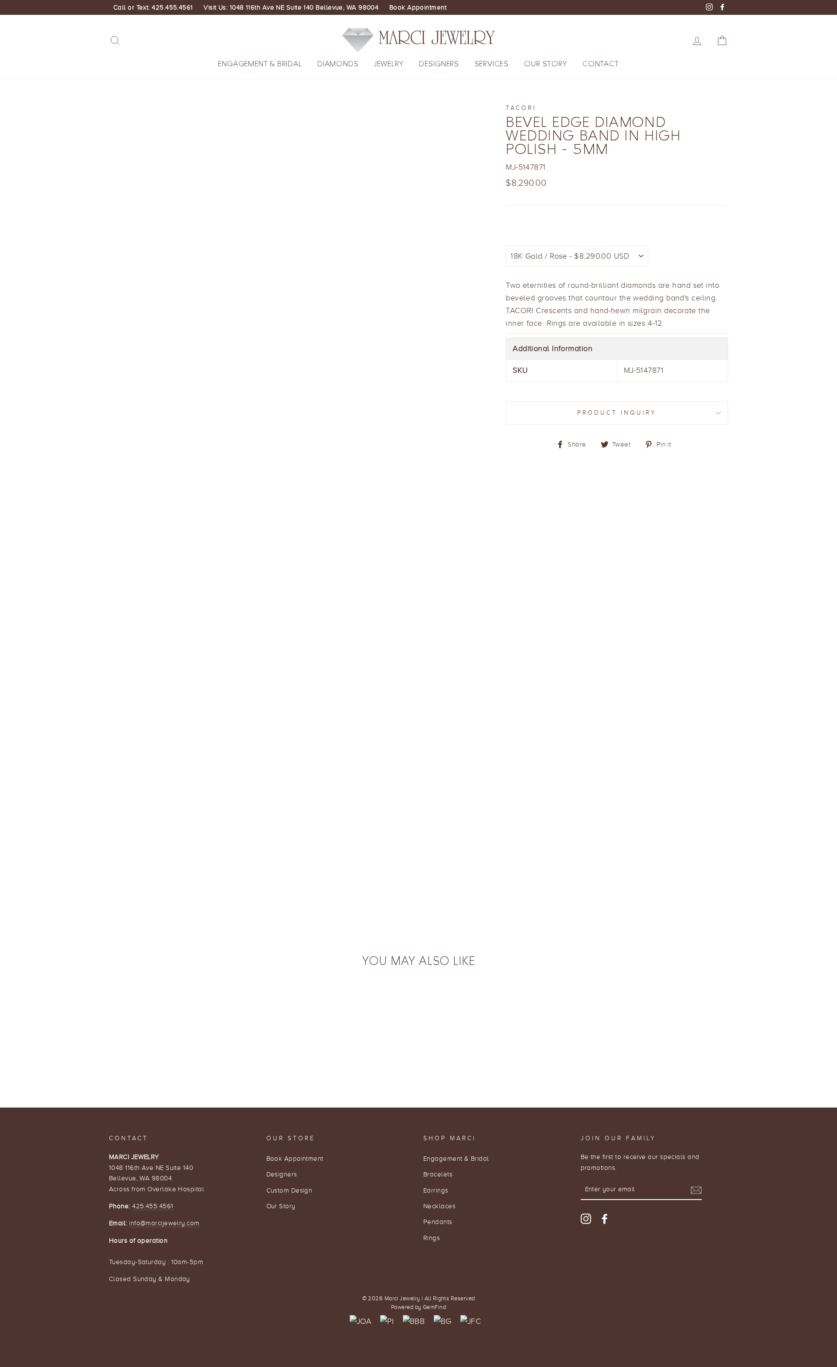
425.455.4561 (152, 1206)
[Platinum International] (387, 1321)
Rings (431, 1237)
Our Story (545, 64)
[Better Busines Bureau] (414, 1321)
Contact (600, 64)
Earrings (436, 1190)
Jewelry (389, 64)
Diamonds (337, 64)
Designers (439, 64)
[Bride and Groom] (443, 1321)
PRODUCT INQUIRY (617, 412)
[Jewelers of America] (360, 1321)
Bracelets (438, 1174)
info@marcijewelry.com (164, 1223)
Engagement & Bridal (260, 64)
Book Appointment (417, 7)
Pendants (438, 1221)
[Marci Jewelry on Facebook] (604, 1218)
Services (492, 64)
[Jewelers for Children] (470, 1321)
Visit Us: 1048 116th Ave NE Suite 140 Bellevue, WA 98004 (291, 7)
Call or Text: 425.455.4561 (153, 7)
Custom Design (289, 1190)
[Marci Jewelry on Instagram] (586, 1218)
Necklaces (439, 1206)
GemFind (434, 1307)
